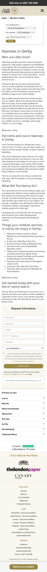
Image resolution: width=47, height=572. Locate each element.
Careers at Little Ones (23, 551)
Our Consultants (23, 497)
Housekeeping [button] (8, 429)
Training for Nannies (23, 504)
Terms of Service (22, 374)
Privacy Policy (8, 374)
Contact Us (23, 544)
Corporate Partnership (23, 548)
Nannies (23, 491)
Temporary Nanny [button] (9, 434)
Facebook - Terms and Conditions (23, 526)
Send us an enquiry (23, 566)
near (7, 37)
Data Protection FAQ (23, 535)
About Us (23, 494)
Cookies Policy (23, 529)
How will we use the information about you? (22, 380)
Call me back (23, 366)
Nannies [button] (5, 403)
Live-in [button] (5, 398)
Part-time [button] (6, 419)
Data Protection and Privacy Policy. (23, 361)
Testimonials (23, 501)
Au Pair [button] (5, 424)
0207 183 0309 (30, 3)
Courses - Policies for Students (23, 522)
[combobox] (7, 336)
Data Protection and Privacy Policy (23, 532)
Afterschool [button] (7, 413)
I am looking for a (13, 24)
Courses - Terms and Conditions (23, 519)
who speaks (10, 32)
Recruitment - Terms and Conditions (23, 513)
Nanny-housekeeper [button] (10, 408)
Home (4, 18)
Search (10, 41)
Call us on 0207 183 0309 (23, 554)
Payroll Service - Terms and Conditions (23, 516)
